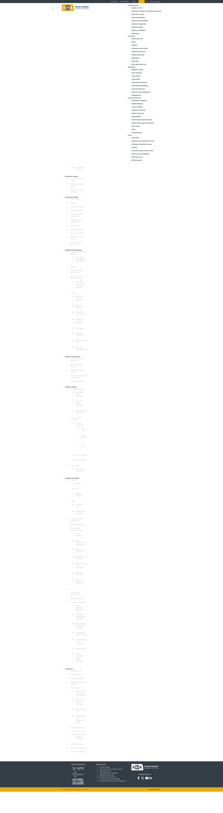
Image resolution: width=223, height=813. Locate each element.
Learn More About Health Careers (110, 769)
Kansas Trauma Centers (107, 777)
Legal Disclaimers (154, 789)
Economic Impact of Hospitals (109, 779)
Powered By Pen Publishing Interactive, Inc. (75, 789)
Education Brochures (106, 775)
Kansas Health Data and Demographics (113, 781)
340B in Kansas (104, 767)
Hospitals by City (105, 771)
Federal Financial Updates (108, 773)
